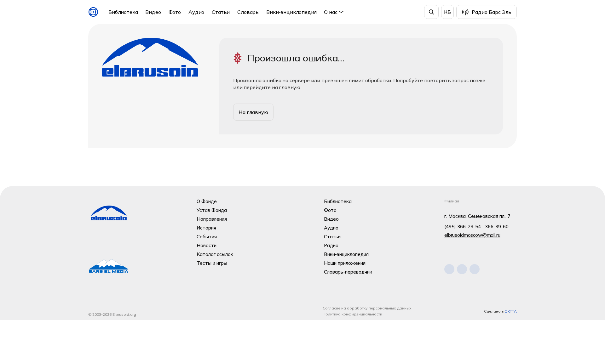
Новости (206, 245)
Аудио (196, 11)
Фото (175, 11)
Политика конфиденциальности (352, 314)
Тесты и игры (212, 263)
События (207, 237)
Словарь (248, 11)
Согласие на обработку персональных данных (367, 308)
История (206, 228)
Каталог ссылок (215, 254)
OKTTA (510, 311)
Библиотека (123, 11)
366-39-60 (497, 226)
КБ (447, 12)
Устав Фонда (212, 210)
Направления (212, 219)
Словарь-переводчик (348, 272)
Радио (331, 245)
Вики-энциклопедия (291, 11)
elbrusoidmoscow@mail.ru (472, 235)
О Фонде (207, 201)
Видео (153, 11)
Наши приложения (345, 263)
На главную (253, 112)
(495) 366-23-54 (462, 226)
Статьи (221, 11)
